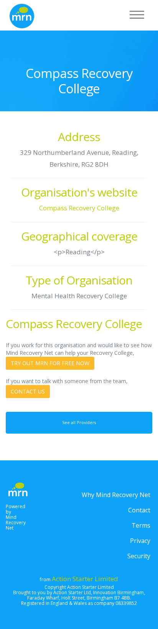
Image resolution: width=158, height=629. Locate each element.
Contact (139, 510)
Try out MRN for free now (50, 363)
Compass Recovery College (79, 207)
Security (138, 556)
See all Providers (79, 422)
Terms (141, 525)
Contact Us (28, 391)
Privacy (140, 540)
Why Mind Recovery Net (116, 495)
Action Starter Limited (85, 578)
